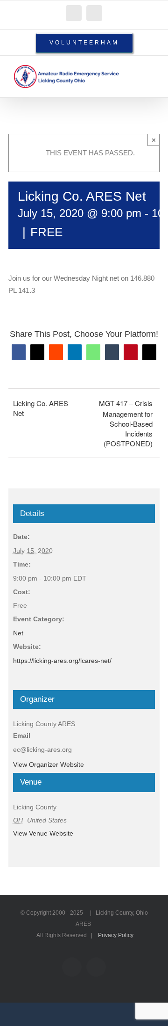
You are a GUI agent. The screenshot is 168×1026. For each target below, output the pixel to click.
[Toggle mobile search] (133, 70)
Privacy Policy (115, 935)
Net (18, 633)
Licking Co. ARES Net (40, 408)
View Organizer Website (48, 764)
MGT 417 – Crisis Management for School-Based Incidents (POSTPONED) (126, 423)
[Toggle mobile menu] (150, 70)
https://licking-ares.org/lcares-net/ (62, 660)
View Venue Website (43, 833)
